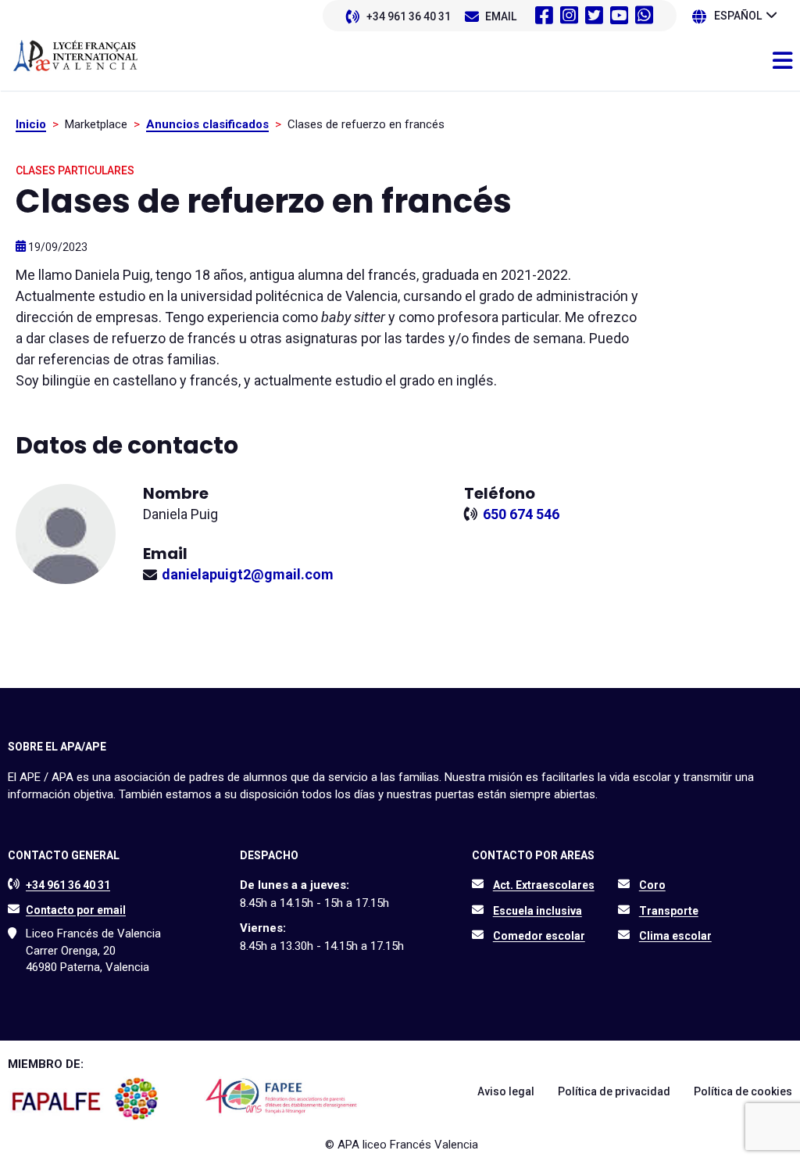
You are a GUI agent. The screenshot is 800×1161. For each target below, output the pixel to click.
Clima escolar (675, 936)
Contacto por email (76, 910)
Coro (652, 885)
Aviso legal (505, 1091)
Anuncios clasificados (207, 124)
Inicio (31, 124)
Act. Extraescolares (544, 885)
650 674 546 (521, 514)
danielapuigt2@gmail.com (248, 574)
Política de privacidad (614, 1091)
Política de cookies (743, 1091)
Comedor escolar (539, 936)
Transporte (668, 911)
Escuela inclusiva (537, 911)
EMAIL (500, 16)
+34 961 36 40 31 (408, 16)
